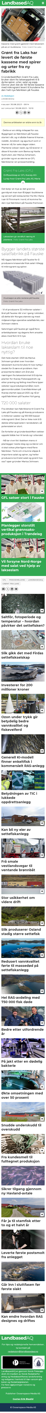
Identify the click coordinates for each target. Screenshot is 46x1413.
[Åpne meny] (43, 3)
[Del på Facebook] (17, 112)
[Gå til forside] (20, 3)
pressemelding (17, 580)
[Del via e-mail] (28, 112)
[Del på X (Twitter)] (21, 112)
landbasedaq (35, 580)
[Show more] (23, 183)
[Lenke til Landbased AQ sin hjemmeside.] (23, 1338)
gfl (4, 580)
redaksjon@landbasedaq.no (23, 1351)
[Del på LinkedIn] (25, 112)
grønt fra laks (11, 584)
